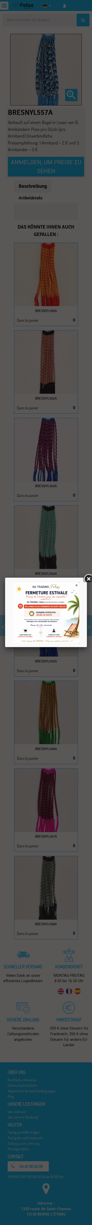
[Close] (86, 577)
